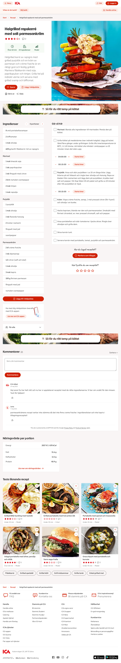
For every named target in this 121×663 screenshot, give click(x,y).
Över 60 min (12, 50)
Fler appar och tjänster (11, 641)
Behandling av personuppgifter (102, 631)
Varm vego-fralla (50, 559)
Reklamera (95, 621)
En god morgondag (98, 612)
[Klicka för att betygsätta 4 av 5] (89, 271)
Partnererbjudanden (39, 618)
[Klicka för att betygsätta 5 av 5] (93, 271)
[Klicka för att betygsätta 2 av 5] (81, 271)
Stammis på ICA (39, 604)
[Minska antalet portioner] (26, 124)
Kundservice (96, 617)
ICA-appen (7, 631)
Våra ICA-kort (37, 621)
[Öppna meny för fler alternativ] (37, 491)
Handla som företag (10, 621)
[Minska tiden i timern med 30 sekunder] (56, 157)
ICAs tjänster (8, 627)
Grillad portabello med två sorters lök (59, 516)
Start (4, 18)
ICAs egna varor (67, 608)
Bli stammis (36, 608)
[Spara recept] (37, 486)
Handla (6, 604)
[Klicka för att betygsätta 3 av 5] (85, 271)
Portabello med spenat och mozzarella (99, 516)
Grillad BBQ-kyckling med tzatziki (18, 516)
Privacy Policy (68, 428)
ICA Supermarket (67, 618)
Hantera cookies (97, 634)
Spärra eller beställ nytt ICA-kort (102, 628)
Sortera (112, 352)
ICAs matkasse (8, 612)
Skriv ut (11, 94)
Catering (6, 615)
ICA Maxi (64, 625)
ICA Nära (64, 615)
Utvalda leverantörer (69, 628)
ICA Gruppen (66, 612)
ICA (63, 604)
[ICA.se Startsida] (17, 3)
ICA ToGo (6, 638)
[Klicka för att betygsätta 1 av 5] (77, 271)
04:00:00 (62, 157)
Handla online (8, 608)
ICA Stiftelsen (95, 608)
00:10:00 (62, 164)
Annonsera (65, 631)
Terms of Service (81, 428)
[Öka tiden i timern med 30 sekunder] (69, 157)
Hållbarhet (95, 604)
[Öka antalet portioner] (42, 124)
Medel (36, 50)
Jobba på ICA (66, 635)
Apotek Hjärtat (8, 618)
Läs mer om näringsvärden (29, 468)
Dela (21, 94)
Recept (13, 18)
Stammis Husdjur (38, 615)
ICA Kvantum (66, 621)
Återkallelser (95, 625)
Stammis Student (38, 612)
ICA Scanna (7, 635)
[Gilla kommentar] (12, 398)
